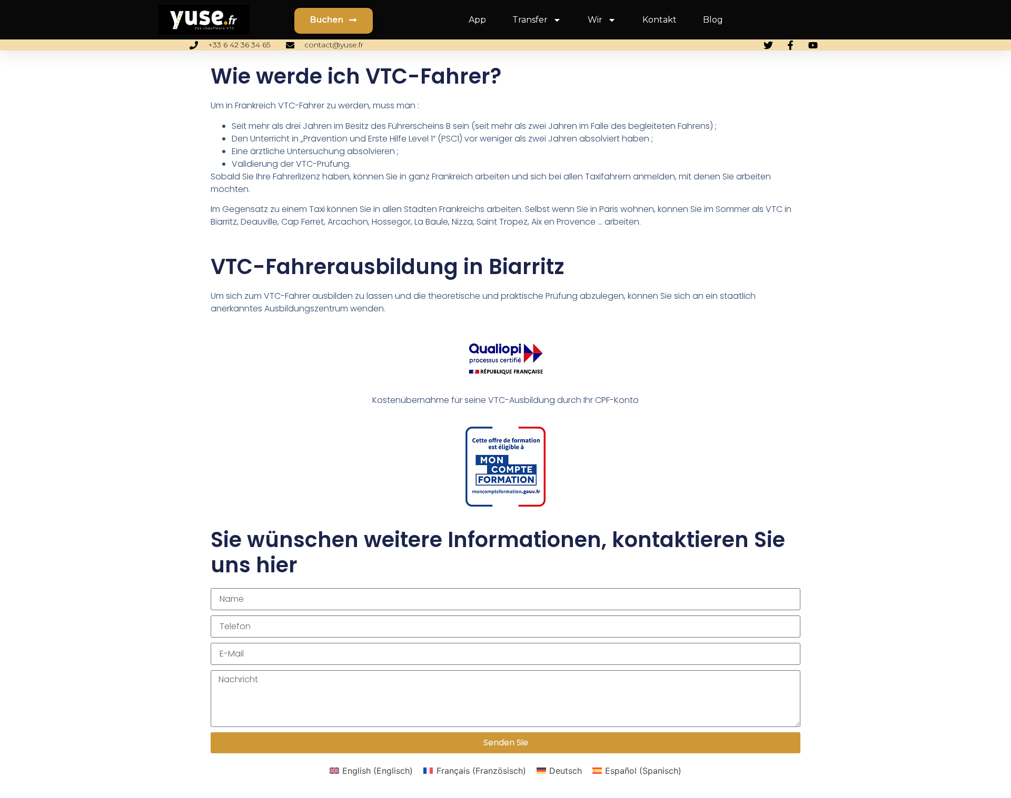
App (477, 20)
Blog (713, 20)
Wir (595, 20)
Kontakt (659, 20)
